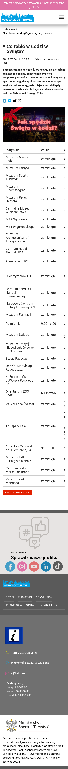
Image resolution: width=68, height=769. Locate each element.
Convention (44, 597)
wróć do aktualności (17, 492)
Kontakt (31, 605)
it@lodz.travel (19, 673)
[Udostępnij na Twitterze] (15, 101)
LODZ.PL (9, 597)
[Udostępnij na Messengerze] (9, 101)
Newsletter (48, 605)
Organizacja (13, 605)
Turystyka (25, 597)
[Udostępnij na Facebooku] (4, 101)
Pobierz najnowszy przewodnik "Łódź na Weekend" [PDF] (34, 5)
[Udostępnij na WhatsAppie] (19, 101)
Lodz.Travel (9, 29)
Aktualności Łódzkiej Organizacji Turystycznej (27, 33)
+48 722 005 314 (24, 653)
